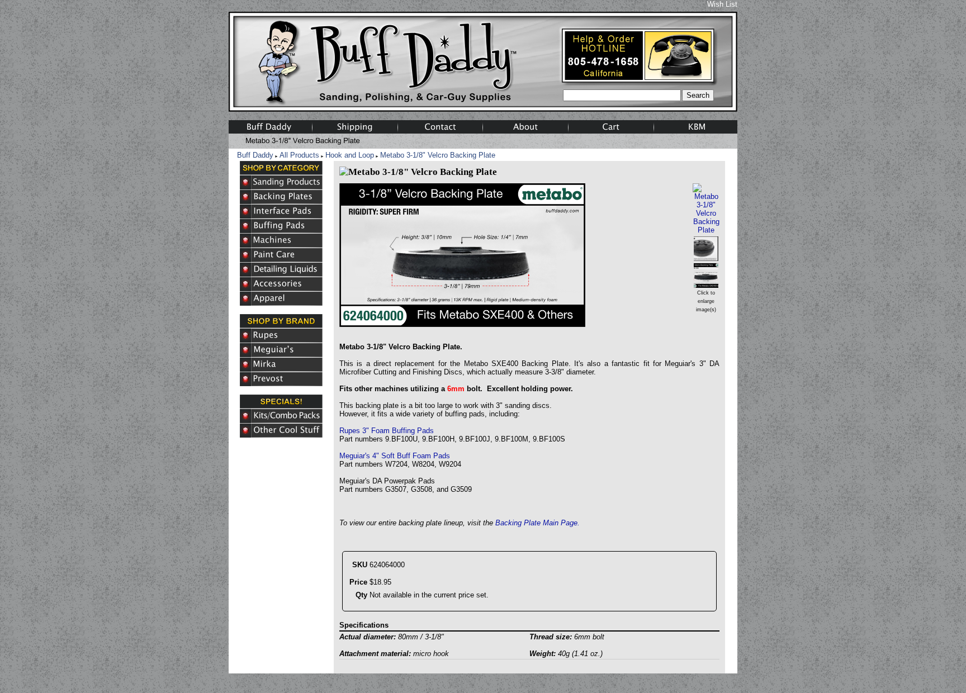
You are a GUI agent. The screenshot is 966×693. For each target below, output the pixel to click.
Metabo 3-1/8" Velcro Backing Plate (437, 155)
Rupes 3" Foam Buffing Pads (386, 430)
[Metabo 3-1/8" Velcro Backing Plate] (706, 230)
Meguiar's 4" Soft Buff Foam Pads (394, 456)
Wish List (722, 4)
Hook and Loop (349, 155)
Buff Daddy (255, 155)
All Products (299, 155)
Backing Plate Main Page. (537, 523)
